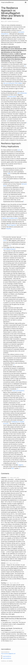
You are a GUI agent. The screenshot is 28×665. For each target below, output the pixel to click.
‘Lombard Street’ (11, 96)
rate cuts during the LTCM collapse (12, 83)
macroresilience (7, 2)
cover (4, 240)
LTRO (8, 173)
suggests (20, 465)
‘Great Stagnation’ (12, 225)
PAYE (12, 468)
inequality (8, 228)
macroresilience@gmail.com (8, 653)
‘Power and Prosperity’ (18, 390)
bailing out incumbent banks (10, 218)
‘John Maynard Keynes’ (9, 249)
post (19, 150)
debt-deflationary (22, 93)
